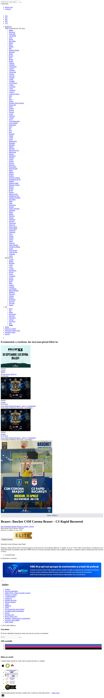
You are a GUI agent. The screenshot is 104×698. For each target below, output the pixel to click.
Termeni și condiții (11, 595)
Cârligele (12, 70)
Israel (10, 281)
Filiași (11, 107)
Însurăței (11, 134)
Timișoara (12, 232)
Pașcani (11, 163)
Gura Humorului (14, 121)
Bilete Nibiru (9, 622)
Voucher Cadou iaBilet (12, 620)
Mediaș (11, 147)
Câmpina (12, 65)
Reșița (11, 190)
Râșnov (11, 187)
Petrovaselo (12, 167)
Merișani (12, 148)
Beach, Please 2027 (11, 616)
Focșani (11, 112)
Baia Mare (12, 41)
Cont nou (8, 9)
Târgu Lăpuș (13, 227)
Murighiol (12, 156)
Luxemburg (12, 289)
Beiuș (11, 45)
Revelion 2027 (9, 615)
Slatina (11, 214)
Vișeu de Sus (13, 252)
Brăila (11, 54)
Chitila (11, 79)
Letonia (11, 285)
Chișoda (11, 77)
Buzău (11, 61)
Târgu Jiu (12, 225)
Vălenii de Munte (14, 247)
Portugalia (12, 299)
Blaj (10, 48)
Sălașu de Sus (13, 194)
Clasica (11, 319)
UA (6, 23)
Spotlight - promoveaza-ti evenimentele (17, 618)
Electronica (12, 314)
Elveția (11, 272)
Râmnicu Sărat (13, 183)
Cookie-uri (8, 598)
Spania (11, 305)
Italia (10, 283)
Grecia (11, 278)
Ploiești (11, 174)
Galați (11, 114)
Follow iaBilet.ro (52, 515)
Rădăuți (11, 181)
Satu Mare (12, 199)
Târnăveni (12, 230)
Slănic (11, 212)
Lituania (11, 287)
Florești (11, 108)
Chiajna (11, 74)
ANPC (7, 607)
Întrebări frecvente (11, 600)
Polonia (11, 298)
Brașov (11, 56)
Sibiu (10, 203)
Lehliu (11, 138)
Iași (10, 128)
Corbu (11, 88)
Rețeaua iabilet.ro (10, 602)
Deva (10, 99)
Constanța (12, 87)
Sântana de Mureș (14, 198)
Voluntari (12, 254)
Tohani (11, 236)
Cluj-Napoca (13, 83)
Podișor (11, 176)
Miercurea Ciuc (14, 150)
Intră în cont (9, 7)
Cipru (11, 267)
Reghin (11, 188)
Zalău (11, 256)
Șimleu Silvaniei (14, 208)
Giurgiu (11, 117)
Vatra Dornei (13, 250)
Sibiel (11, 201)
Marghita (12, 145)
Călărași (11, 63)
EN (6, 18)
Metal (11, 312)
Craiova (11, 92)
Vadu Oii (12, 243)
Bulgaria (11, 263)
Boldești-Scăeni (14, 50)
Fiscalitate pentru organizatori (14, 611)
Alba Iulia (12, 34)
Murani (11, 154)
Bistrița (11, 47)
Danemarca (12, 270)
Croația (11, 269)
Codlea (11, 85)
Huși (10, 127)
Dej (10, 97)
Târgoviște (12, 223)
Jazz (10, 323)
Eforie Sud (12, 105)
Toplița (11, 238)
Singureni (12, 210)
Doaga (11, 101)
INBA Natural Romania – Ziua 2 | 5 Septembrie (18, 438)
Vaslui (11, 249)
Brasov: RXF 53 (8, 374)
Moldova (12, 292)
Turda (11, 241)
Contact (7, 589)
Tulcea (11, 239)
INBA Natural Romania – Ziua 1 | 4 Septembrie (18, 406)
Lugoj (11, 139)
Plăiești (11, 172)
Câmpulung (12, 67)
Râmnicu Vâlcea (14, 185)
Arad (10, 37)
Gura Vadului (13, 123)
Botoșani (12, 52)
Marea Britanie (13, 290)
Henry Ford (55, 693)
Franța (11, 274)
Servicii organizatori (11, 591)
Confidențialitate (10, 596)
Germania (12, 276)
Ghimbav (12, 116)
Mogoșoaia (12, 152)
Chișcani (12, 76)
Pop (10, 310)
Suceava (11, 221)
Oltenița (11, 158)
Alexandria (12, 36)
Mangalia (12, 143)
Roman (11, 192)
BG (6, 19)
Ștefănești (12, 219)
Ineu (10, 132)
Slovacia (11, 301)
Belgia (11, 261)
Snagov (11, 218)
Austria (11, 259)
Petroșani (12, 165)
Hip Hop (12, 316)
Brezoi (11, 59)
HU (6, 21)
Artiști (7, 604)
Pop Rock (12, 321)
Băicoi (11, 43)
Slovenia (12, 303)
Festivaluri (12, 318)
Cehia (11, 265)
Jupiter (11, 136)
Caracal (11, 68)
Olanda (11, 296)
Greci (10, 119)
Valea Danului (13, 245)
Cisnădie (12, 81)
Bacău (11, 39)
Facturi (7, 613)
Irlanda (11, 279)
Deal (10, 96)
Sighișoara (12, 205)
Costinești (12, 90)
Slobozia (12, 216)
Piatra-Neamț (13, 168)
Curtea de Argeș (14, 94)
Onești (11, 159)
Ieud (10, 130)
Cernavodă (12, 72)
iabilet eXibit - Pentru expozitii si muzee (17, 593)
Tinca (10, 234)
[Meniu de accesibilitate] (3, 695)
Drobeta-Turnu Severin (16, 103)
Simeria (11, 207)
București (12, 32)
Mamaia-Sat (13, 141)
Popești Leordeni (14, 178)
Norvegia (12, 294)
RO (6, 16)
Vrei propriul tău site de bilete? (14, 609)
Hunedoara (12, 125)
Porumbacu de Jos (15, 179)
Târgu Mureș (13, 228)
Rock (10, 309)
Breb (10, 57)
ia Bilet (3, 371)
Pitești (11, 170)
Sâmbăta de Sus (14, 196)
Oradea (11, 161)
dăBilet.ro (8, 606)
